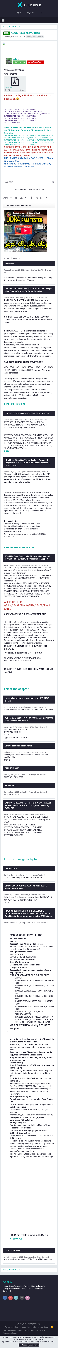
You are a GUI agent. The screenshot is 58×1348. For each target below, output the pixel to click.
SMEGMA (7, 707)
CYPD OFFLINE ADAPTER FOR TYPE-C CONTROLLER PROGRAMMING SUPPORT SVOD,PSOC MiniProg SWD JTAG (28, 805)
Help (34, 1327)
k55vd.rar (9, 87)
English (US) (35, 1324)
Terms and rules (11, 1327)
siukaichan (8, 1257)
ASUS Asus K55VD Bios (22, 32)
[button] (3, 20)
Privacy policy (25, 1327)
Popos (6, 895)
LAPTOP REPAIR (9, 1331)
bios (34, 37)
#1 (53, 182)
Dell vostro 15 (11, 868)
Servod (6, 775)
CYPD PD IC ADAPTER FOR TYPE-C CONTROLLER (27, 413)
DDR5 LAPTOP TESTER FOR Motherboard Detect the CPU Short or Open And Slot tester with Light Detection (27, 130)
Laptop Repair (43, 1327)
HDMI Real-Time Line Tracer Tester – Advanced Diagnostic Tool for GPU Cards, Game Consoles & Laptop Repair (27, 462)
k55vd (40, 37)
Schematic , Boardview (31, 707)
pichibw (7, 752)
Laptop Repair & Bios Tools (30, 298)
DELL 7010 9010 (12, 768)
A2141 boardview (12, 1250)
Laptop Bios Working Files (35, 270)
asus (29, 37)
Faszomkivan (9, 270)
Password (9, 264)
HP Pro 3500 (10, 785)
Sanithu (7, 875)
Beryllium (23, 1324)
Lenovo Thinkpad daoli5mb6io (18, 746)
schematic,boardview (25, 1331)
